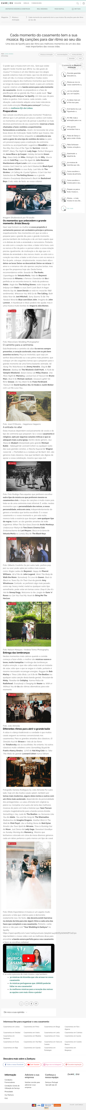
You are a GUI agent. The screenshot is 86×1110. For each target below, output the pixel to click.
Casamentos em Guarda (32, 1048)
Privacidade (9, 1092)
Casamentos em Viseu (52, 1036)
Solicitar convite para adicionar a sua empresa (32, 1084)
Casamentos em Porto (31, 1027)
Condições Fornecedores (10, 1081)
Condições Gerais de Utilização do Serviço (12, 1087)
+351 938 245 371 (51, 1085)
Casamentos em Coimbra (73, 1032)
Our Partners (9, 1095)
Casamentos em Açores (73, 1036)
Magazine (4, 17)
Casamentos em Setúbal (11, 1032)
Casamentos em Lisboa (11, 1027)
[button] (17, 3)
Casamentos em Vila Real (33, 1042)
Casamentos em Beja (10, 1048)
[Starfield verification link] (47, 1105)
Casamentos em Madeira (32, 1036)
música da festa (77, 54)
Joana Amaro (8, 54)
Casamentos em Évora (11, 1042)
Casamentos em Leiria (52, 1032)
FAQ (6, 1098)
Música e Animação (15, 18)
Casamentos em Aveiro (32, 1032)
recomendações (62, 54)
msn (80, 58)
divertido (72, 58)
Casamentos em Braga (52, 1027)
